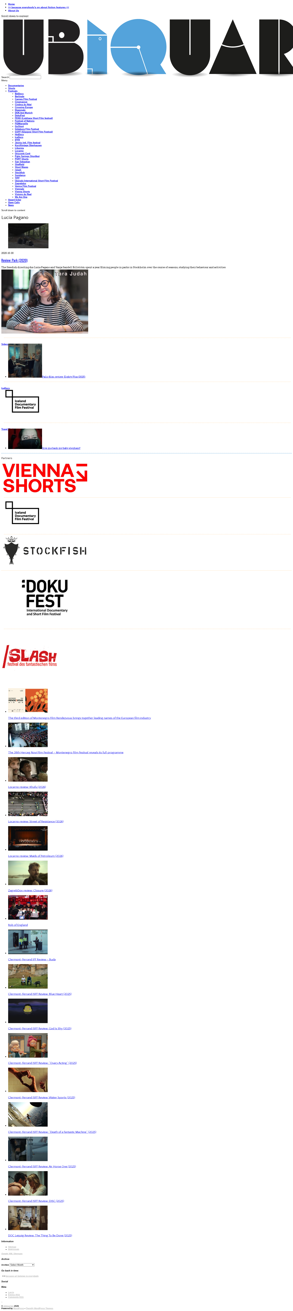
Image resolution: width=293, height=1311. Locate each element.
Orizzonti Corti (22, 153)
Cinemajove (21, 102)
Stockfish (20, 172)
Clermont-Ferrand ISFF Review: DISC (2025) (36, 1201)
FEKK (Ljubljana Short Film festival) (34, 118)
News (11, 205)
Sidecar (5, 344)
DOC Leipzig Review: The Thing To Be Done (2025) (40, 1235)
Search (5, 77)
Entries (14, 1295)
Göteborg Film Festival (27, 129)
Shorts (11, 88)
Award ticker (14, 200)
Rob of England (18, 925)
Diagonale (20, 110)
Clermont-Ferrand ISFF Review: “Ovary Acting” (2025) (42, 1063)
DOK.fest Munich (24, 112)
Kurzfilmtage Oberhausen (28, 145)
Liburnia (19, 148)
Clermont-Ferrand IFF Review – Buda (32, 959)
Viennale (19, 189)
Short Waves (21, 167)
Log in (11, 1292)
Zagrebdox (20, 183)
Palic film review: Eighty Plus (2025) (63, 376)
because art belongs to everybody (22, 1276)
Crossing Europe (24, 107)
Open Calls (14, 202)
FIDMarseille (21, 123)
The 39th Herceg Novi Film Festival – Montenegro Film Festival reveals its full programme (65, 752)
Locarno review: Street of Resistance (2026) (36, 821)
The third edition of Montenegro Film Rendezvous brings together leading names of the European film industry (79, 718)
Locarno (19, 151)
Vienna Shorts (22, 191)
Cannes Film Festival (26, 99)
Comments (16, 1297)
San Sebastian (22, 161)
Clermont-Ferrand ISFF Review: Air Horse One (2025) (42, 1166)
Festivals (12, 91)
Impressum (13, 1249)
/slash (18, 170)
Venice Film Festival (25, 186)
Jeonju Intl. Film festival (27, 142)
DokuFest (20, 115)
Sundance (20, 175)
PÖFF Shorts (21, 159)
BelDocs (19, 93)
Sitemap (12, 1247)
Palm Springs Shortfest (27, 156)
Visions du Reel (23, 194)
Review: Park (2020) (14, 260)
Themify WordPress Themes (39, 1308)
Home (11, 4)
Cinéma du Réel (23, 104)
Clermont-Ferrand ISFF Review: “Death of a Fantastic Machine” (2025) (52, 1132)
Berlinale (19, 96)
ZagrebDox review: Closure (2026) (30, 890)
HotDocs (19, 134)
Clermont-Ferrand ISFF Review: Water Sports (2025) (41, 1097)
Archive (5, 1265)
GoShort (19, 126)
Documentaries (16, 85)
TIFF (17, 178)
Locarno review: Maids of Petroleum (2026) (35, 856)
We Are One (21, 197)
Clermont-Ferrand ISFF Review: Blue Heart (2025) (40, 994)
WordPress (18, 1308)
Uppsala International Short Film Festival (36, 180)
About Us (13, 10)
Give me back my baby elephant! (61, 448)
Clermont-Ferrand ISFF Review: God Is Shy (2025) (39, 1028)
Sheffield (19, 164)
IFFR (17, 140)
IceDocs (19, 137)
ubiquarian (8, 1306)
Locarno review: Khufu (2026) (27, 787)
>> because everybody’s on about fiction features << (38, 7)
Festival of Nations (24, 121)
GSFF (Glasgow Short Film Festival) (34, 132)
